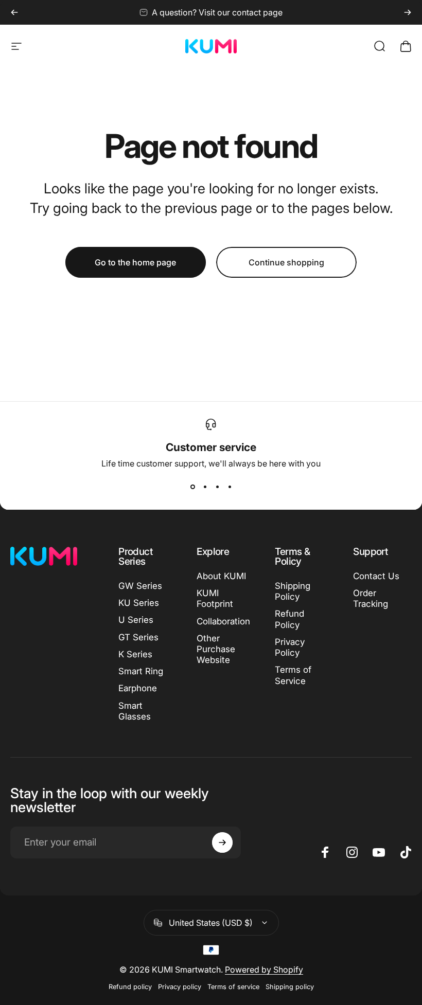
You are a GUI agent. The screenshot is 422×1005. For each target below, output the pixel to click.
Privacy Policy (290, 647)
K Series (135, 654)
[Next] (407, 12)
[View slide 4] (229, 487)
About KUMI (221, 576)
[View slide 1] (192, 487)
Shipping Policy (292, 591)
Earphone (137, 688)
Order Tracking (370, 598)
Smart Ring (140, 671)
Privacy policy (179, 987)
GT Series (138, 637)
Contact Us (376, 576)
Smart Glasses (134, 711)
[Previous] (14, 12)
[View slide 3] (217, 487)
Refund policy (130, 987)
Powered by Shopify (264, 969)
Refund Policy (289, 619)
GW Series (140, 586)
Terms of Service (293, 675)
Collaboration (223, 621)
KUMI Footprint (215, 598)
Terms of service (233, 987)
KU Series (138, 603)
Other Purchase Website (216, 649)
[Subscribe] (222, 842)
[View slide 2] (205, 487)
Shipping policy (290, 987)
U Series (135, 620)
